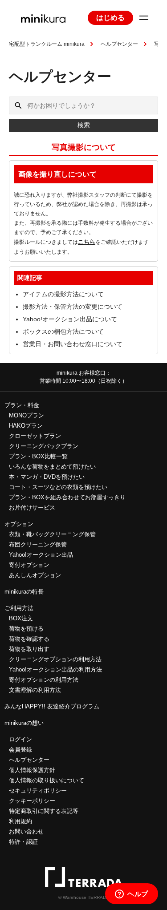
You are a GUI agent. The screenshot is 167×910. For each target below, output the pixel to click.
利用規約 (20, 821)
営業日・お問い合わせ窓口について (72, 344)
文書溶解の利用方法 (35, 690)
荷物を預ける (26, 628)
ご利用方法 (18, 608)
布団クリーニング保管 (38, 544)
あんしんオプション (35, 575)
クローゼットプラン (35, 436)
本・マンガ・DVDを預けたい (47, 476)
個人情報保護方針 (32, 770)
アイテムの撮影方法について (63, 294)
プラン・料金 (21, 405)
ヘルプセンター (119, 44)
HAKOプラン (26, 425)
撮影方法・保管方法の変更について (72, 306)
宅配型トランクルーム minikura (47, 44)
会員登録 (20, 749)
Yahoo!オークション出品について (70, 319)
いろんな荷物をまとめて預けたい (52, 466)
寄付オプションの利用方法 (43, 679)
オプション (18, 524)
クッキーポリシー (32, 800)
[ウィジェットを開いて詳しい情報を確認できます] (131, 894)
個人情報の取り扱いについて (46, 780)
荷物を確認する (29, 638)
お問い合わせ (26, 831)
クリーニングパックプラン (43, 446)
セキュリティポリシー (38, 790)
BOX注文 (21, 618)
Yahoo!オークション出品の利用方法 (55, 669)
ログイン (20, 739)
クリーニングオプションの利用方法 (55, 659)
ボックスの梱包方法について (63, 331)
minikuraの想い (24, 723)
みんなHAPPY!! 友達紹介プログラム (51, 706)
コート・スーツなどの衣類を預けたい (58, 487)
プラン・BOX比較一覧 (38, 456)
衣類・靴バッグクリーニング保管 (52, 534)
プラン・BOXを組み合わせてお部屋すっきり (67, 497)
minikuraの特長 (24, 591)
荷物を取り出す (29, 649)
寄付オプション (29, 565)
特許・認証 (23, 841)
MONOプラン (26, 415)
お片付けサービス (32, 507)
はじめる (110, 17)
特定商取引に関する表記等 (43, 811)
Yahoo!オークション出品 (41, 554)
